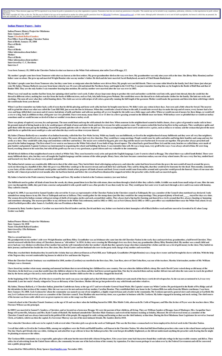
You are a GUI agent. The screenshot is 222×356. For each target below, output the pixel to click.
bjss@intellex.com (58, 349)
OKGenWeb (107, 14)
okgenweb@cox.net (126, 14)
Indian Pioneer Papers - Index (24, 25)
